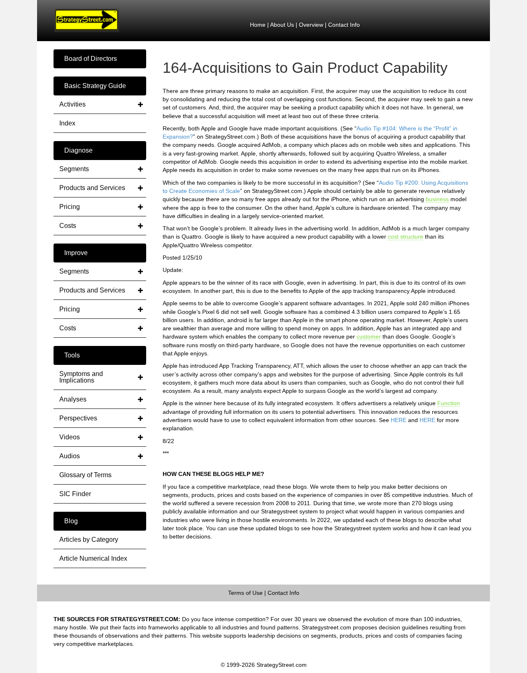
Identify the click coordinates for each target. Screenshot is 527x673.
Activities (72, 104)
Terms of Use (245, 592)
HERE (398, 420)
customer (369, 336)
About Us (282, 24)
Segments (74, 168)
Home (258, 24)
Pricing (69, 206)
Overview (311, 24)
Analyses (72, 399)
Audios (69, 456)
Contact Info (344, 24)
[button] (100, 58)
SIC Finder (75, 493)
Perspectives (78, 418)
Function (448, 403)
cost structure (405, 236)
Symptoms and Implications (81, 377)
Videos (69, 437)
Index (67, 123)
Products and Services (92, 187)
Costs (67, 225)
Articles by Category (88, 539)
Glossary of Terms (85, 474)
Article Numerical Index (93, 558)
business (437, 199)
